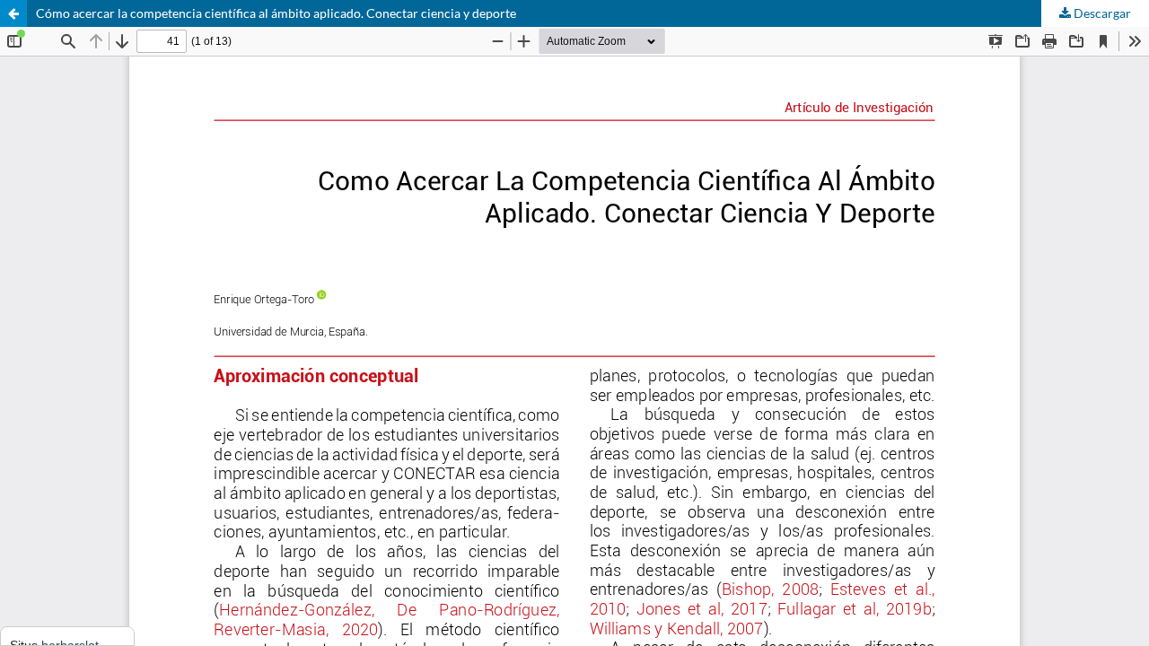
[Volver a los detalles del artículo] (13, 13)
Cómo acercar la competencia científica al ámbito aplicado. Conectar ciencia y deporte (276, 13)
